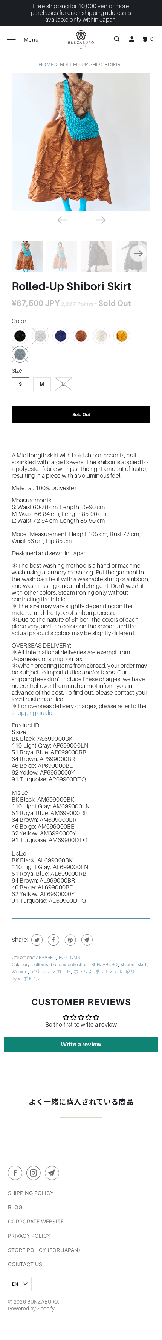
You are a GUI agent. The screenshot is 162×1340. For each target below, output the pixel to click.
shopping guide (32, 713)
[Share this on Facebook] (52, 940)
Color (19, 321)
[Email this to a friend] (86, 940)
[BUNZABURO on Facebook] (16, 1174)
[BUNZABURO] (81, 39)
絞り (130, 971)
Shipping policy (30, 1193)
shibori (128, 964)
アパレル (40, 971)
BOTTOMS (69, 957)
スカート (61, 971)
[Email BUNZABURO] (53, 1174)
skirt (142, 964)
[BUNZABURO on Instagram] (35, 1174)
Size (17, 370)
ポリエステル (109, 971)
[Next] (100, 219)
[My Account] (132, 39)
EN (15, 1284)
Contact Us (25, 1264)
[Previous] (61, 219)
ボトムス (83, 971)
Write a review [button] (81, 1044)
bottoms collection (70, 964)
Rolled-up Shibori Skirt (71, 286)
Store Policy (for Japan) (44, 1250)
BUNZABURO (105, 964)
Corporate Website (36, 1221)
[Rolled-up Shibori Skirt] (81, 142)
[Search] (116, 39)
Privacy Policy (29, 1235)
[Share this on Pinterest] (69, 940)
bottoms (40, 964)
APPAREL (46, 957)
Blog (15, 1207)
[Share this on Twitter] (36, 940)
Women (20, 971)
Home (46, 64)
